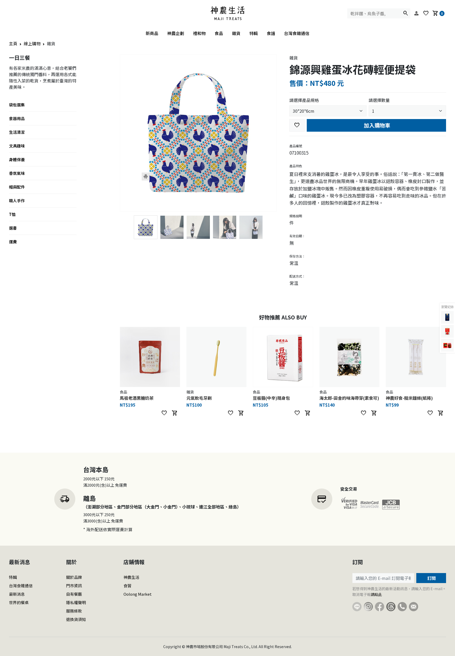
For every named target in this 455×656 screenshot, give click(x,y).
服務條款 (74, 611)
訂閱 (431, 578)
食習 (127, 585)
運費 (13, 241)
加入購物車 (376, 125)
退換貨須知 (76, 619)
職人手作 (17, 200)
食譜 (271, 33)
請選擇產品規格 (304, 100)
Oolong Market (137, 594)
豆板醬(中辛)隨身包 (271, 398)
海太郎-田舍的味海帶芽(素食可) (349, 398)
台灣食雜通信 (296, 33)
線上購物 (32, 43)
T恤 (12, 214)
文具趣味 (17, 146)
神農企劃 (175, 33)
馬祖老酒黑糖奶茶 (137, 398)
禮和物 (199, 33)
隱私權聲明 (76, 602)
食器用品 (17, 118)
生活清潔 (17, 132)
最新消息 (17, 594)
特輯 (253, 33)
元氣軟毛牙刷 (199, 398)
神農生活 (131, 577)
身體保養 (17, 159)
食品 (219, 33)
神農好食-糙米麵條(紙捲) (409, 398)
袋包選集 (17, 104)
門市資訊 (74, 585)
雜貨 (236, 33)
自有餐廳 (74, 594)
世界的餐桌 (19, 602)
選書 (13, 228)
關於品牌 (74, 577)
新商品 (152, 33)
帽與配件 (17, 187)
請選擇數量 (379, 100)
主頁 (13, 43)
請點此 (376, 594)
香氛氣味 (17, 173)
